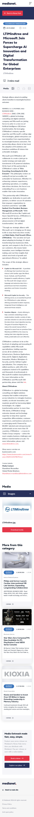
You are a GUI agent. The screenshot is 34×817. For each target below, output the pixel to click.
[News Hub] (9, 3)
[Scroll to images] (12, 88)
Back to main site (11, 790)
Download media (17, 530)
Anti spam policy (7, 812)
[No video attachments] (29, 88)
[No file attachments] (18, 88)
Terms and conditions (9, 808)
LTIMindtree (6, 113)
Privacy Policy (7, 804)
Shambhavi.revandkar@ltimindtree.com (17, 473)
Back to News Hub (14, 13)
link (25, 382)
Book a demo (15, 758)
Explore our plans (15, 765)
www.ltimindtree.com (10, 443)
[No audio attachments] (23, 88)
